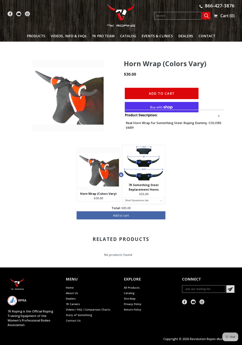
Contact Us (73, 320)
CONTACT (207, 36)
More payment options (161, 104)
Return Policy (132, 309)
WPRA (21, 300)
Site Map (130, 298)
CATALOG (128, 36)
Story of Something (79, 315)
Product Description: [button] (141, 115)
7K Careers (73, 304)
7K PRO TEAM (103, 36)
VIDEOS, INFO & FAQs (68, 36)
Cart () (227, 15)
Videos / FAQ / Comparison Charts (88, 309)
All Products (132, 287)
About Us (72, 293)
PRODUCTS (36, 36)
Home (70, 287)
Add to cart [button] (121, 215)
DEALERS (185, 36)
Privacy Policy (132, 304)
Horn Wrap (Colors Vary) (98, 194)
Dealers (71, 298)
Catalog (129, 293)
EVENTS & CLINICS (157, 36)
